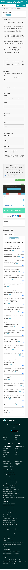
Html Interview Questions (8, 497)
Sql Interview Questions (8, 478)
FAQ (16, 437)
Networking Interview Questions (9, 485)
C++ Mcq (15, 561)
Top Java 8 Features (7, 533)
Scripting (5, 450)
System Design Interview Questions (10, 493)
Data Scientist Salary (19, 542)
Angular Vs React (16, 533)
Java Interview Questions (8, 476)
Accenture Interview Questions (9, 510)
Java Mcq (5, 559)
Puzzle (4, 456)
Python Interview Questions (8, 479)
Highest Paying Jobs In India (8, 529)
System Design (6, 452)
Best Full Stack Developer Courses (10, 538)
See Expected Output (19, 179)
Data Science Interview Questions (10, 491)
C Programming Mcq (7, 561)
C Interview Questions (19, 497)
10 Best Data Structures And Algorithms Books (12, 535)
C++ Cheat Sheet (16, 551)
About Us (5, 437)
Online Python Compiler (8, 466)
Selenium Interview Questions (9, 487)
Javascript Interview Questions (9, 481)
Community (17, 435)
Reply (23, 251)
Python (16, 448)
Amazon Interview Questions (9, 503)
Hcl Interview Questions (8, 524)
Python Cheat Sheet (7, 551)
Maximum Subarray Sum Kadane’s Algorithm (12, 544)
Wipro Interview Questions (8, 516)
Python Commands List (7, 542)
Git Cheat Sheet (17, 553)
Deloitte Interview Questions (9, 520)
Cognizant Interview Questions (9, 518)
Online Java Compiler (7, 463)
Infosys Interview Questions (8, 512)
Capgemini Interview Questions (9, 514)
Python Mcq (21, 561)
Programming (6, 8)
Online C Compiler (6, 461)
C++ (16, 452)
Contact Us (5, 439)
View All (4, 499)
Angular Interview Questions (9, 483)
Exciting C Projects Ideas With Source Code (12, 531)
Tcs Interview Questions (8, 509)
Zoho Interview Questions (8, 522)
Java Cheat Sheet (6, 555)
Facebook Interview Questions (9, 505)
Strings (11, 8)
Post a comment (14, 238)
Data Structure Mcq (13, 559)
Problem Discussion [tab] (8, 234)
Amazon (5, 224)
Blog (4, 435)
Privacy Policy (5, 441)
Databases (5, 454)
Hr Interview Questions (7, 495)
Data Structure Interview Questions (10, 489)
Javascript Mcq (6, 563)
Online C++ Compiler (19, 461)
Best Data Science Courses (8, 540)
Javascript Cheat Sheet (7, 553)
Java (16, 450)
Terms (16, 439)
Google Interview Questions (8, 507)
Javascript (17, 454)
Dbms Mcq (21, 559)
